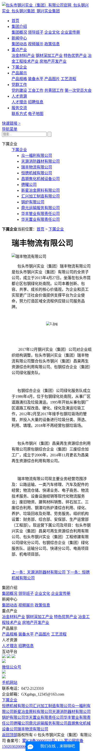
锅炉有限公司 (32, 202)
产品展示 (19, 73)
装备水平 (35, 79)
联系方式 (19, 114)
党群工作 (19, 85)
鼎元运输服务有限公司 (40, 208)
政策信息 (52, 44)
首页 (15, 21)
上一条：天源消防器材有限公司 (39, 572)
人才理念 (19, 102)
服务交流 (19, 108)
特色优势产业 (75, 56)
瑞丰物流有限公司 (36, 167)
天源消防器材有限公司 (40, 161)
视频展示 (35, 44)
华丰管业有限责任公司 (40, 214)
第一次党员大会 (78, 90)
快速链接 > (11, 123)
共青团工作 (54, 90)
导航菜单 (9, 129)
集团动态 (19, 44)
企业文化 (52, 32)
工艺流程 (68, 79)
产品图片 (52, 79)
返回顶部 (9, 735)
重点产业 (19, 50)
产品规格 (19, 79)
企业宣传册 (70, 32)
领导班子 (35, 32)
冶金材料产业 (23, 56)
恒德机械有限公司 (36, 173)
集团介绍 (19, 26)
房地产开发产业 (53, 61)
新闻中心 (19, 38)
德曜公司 (29, 185)
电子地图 (35, 114)
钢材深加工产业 (49, 56)
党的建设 (19, 90)
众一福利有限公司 (36, 155)
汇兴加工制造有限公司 (40, 196)
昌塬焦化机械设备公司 (40, 179)
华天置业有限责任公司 (40, 219)
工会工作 (35, 90)
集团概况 (19, 32)
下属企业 (19, 67)
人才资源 (19, 96)
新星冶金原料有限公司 (40, 190)
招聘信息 (35, 102)
